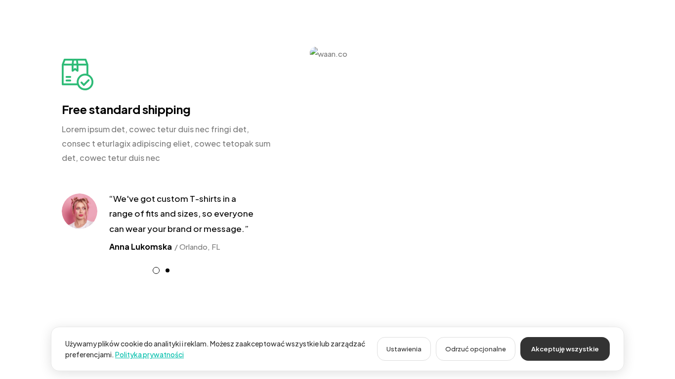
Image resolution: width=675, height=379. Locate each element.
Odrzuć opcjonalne (475, 349)
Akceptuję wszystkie (565, 349)
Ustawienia (404, 349)
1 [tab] (156, 270)
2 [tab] (167, 270)
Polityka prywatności (149, 354)
